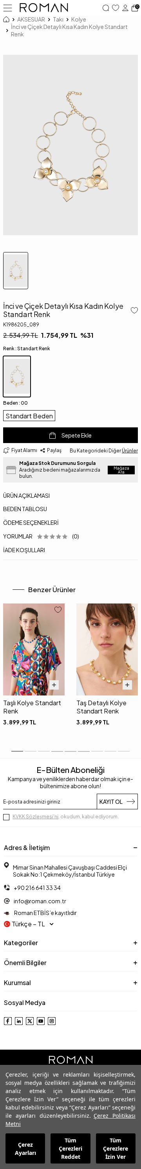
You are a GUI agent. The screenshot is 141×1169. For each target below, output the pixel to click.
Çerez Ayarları (25, 1148)
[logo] (43, 8)
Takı (58, 19)
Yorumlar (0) (41, 536)
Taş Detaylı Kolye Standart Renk (101, 707)
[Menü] (7, 7)
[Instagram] (52, 1021)
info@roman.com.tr (40, 900)
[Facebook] (8, 1021)
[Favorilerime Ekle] (58, 610)
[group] (70, 145)
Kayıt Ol (111, 801)
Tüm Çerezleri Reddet (70, 1148)
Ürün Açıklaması (26, 495)
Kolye (78, 19)
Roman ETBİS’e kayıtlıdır (45, 912)
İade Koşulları (24, 549)
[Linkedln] (19, 1021)
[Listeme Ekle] (133, 311)
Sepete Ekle (76, 435)
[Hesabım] (125, 8)
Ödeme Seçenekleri (31, 522)
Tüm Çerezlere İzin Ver (115, 1148)
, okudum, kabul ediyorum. (66, 817)
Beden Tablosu (25, 508)
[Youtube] (41, 1021)
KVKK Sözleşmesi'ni (35, 817)
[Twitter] (30, 1021)
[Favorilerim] (115, 8)
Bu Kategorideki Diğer (104, 451)
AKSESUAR (31, 19)
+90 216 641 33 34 (37, 887)
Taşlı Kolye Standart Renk (32, 707)
